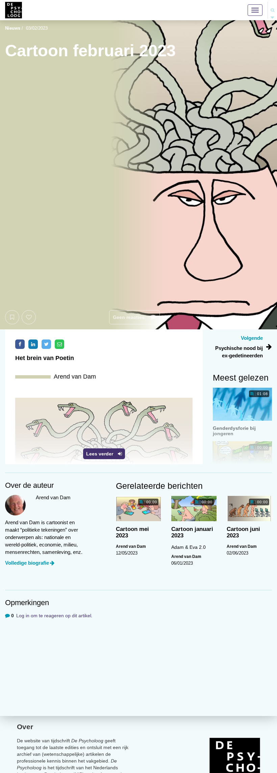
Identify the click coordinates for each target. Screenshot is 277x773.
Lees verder (100, 453)
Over (25, 727)
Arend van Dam (131, 546)
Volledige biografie (27, 563)
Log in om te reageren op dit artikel (53, 615)
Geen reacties (129, 317)
